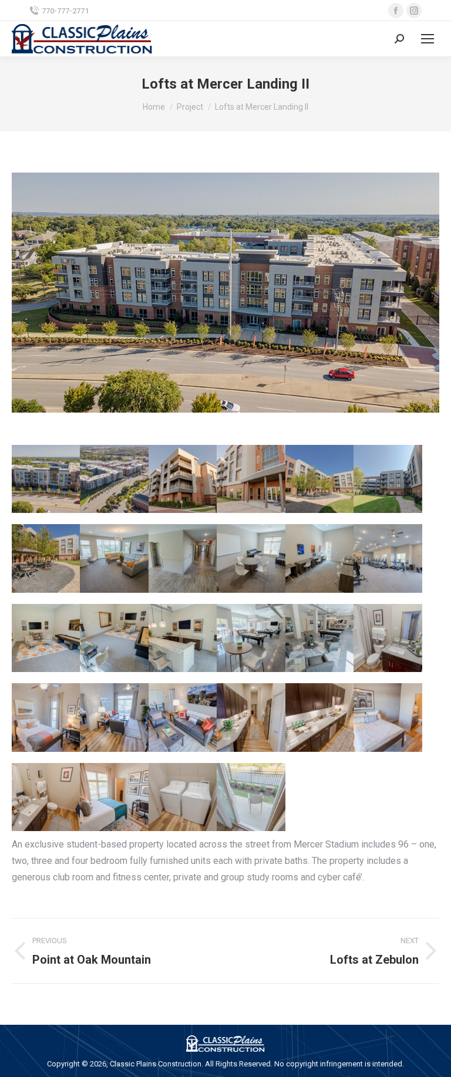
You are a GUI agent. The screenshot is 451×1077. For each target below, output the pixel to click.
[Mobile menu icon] (427, 38)
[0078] (251, 717)
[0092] (319, 479)
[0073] (388, 638)
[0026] (183, 558)
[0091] (251, 797)
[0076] (114, 717)
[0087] (183, 797)
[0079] (319, 717)
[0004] (46, 479)
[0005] (114, 479)
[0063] (319, 638)
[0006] (183, 479)
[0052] (46, 638)
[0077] (183, 717)
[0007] (251, 479)
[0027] (251, 558)
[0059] (183, 638)
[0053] (114, 638)
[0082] (388, 717)
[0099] (46, 558)
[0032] (388, 558)
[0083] (46, 797)
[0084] (114, 797)
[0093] (388, 479)
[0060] (251, 638)
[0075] (46, 717)
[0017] (114, 558)
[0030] (319, 558)
